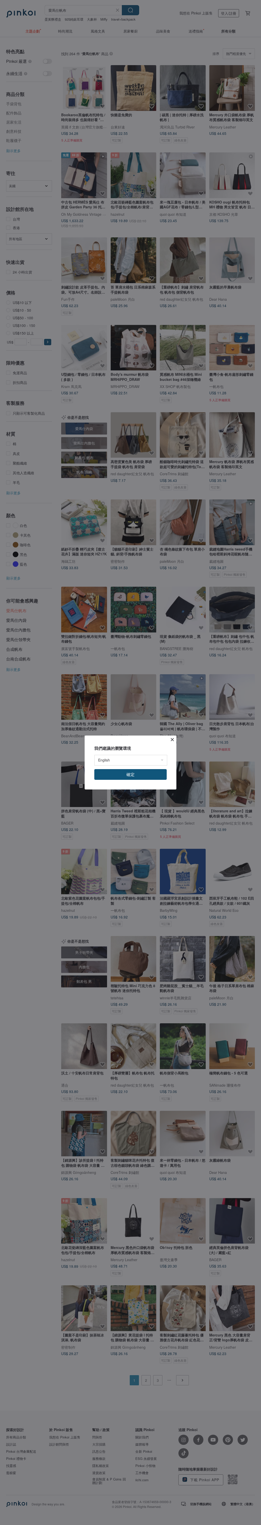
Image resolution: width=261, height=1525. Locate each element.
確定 (130, 774)
